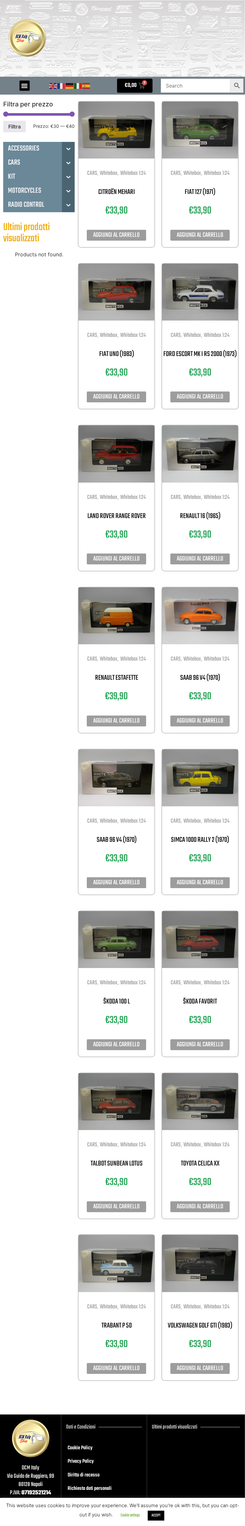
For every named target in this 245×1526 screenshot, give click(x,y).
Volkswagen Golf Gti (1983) (200, 1325)
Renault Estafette (116, 677)
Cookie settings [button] (130, 1515)
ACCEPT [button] (156, 1515)
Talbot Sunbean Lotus (117, 1163)
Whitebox (108, 173)
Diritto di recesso (84, 1475)
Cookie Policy (80, 1448)
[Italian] (78, 86)
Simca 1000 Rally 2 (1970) (200, 839)
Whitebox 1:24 (133, 173)
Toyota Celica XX (200, 1163)
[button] (24, 86)
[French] (61, 86)
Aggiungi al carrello (116, 235)
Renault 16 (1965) (200, 516)
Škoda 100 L (116, 1001)
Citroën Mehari (116, 192)
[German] (70, 86)
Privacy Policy (81, 1461)
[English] (53, 86)
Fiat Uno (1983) (116, 354)
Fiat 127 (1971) (200, 192)
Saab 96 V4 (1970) (200, 677)
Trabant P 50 (116, 1325)
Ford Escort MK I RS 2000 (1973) (200, 354)
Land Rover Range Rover (116, 516)
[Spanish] (86, 86)
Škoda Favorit (200, 1001)
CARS (92, 173)
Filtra (14, 126)
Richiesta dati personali (90, 1488)
